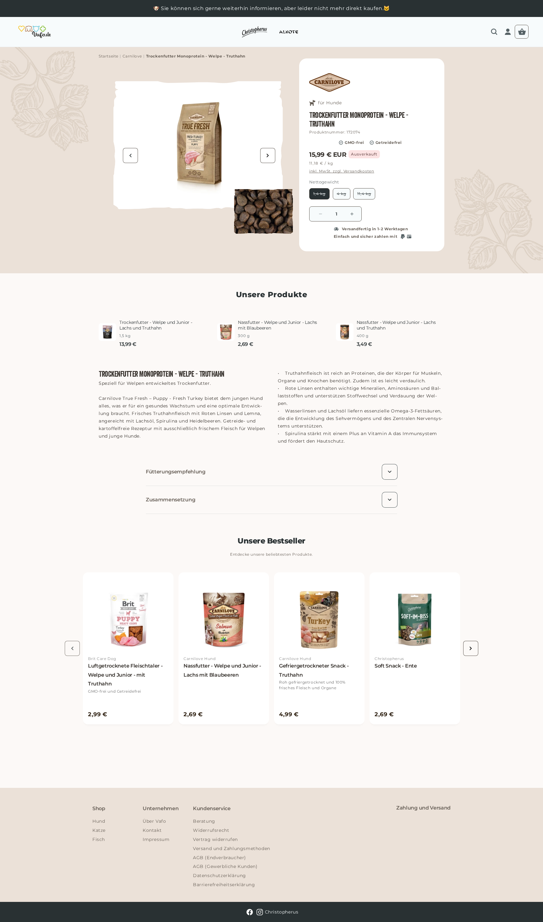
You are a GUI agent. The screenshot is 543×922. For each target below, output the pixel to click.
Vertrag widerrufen (215, 839)
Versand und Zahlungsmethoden (231, 848)
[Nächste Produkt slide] (470, 648)
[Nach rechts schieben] (267, 155)
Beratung (204, 821)
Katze (99, 830)
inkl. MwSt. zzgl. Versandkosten (341, 171)
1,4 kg (321, 195)
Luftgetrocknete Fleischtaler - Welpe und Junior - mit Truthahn (125, 675)
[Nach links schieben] (130, 155)
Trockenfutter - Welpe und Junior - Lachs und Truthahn (155, 325)
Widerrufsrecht (211, 830)
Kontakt (152, 830)
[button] (494, 32)
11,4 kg (366, 195)
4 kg (343, 195)
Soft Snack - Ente (396, 666)
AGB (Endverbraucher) (219, 857)
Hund (98, 821)
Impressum (156, 839)
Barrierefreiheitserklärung (224, 884)
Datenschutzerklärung (219, 875)
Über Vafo (154, 821)
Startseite (108, 56)
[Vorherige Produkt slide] (72, 648)
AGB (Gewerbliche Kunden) (225, 866)
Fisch (98, 839)
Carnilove (132, 56)
